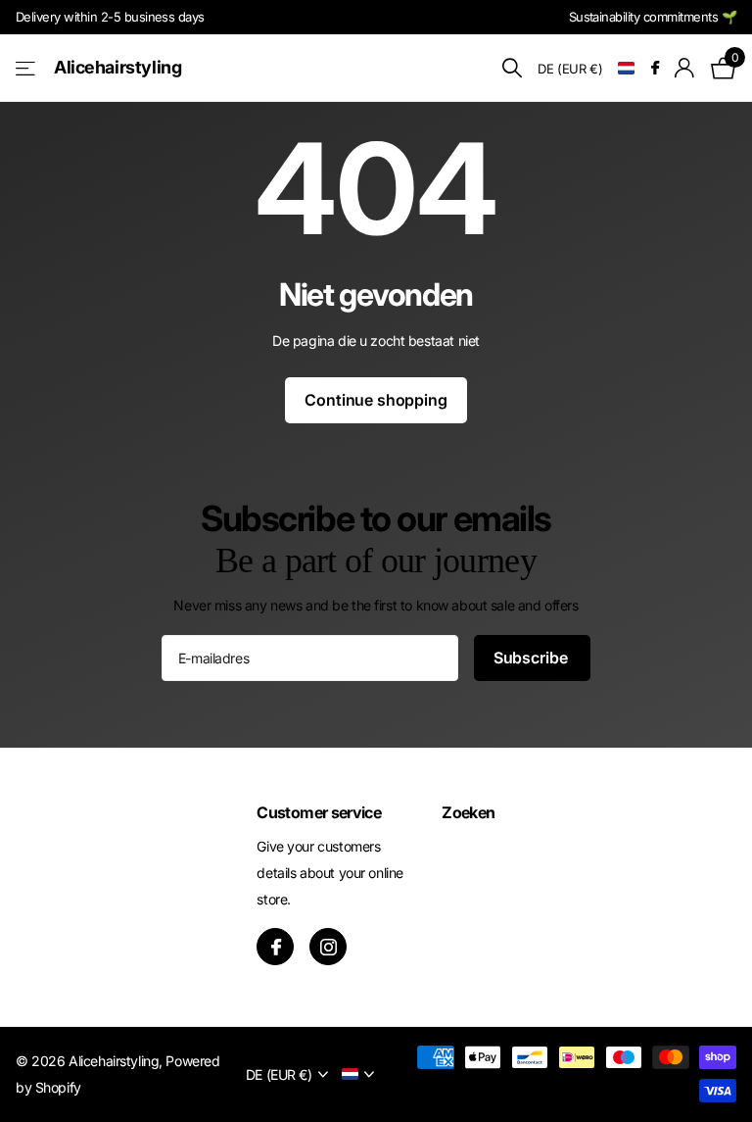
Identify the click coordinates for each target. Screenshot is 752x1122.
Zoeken (468, 812)
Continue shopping (375, 400)
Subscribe (532, 657)
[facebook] (275, 946)
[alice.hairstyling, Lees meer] (654, 68)
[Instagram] (328, 946)
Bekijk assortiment (27, 68)
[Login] (685, 68)
